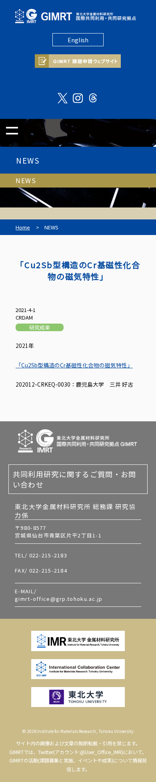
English (78, 40)
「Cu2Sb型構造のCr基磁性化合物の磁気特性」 (74, 365)
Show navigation (12, 130)
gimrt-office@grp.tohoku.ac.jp (59, 598)
